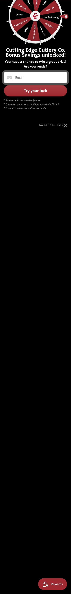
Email (19, 77)
